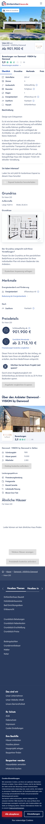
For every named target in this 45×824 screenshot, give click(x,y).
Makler (7, 649)
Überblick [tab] (6, 71)
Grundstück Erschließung (14, 627)
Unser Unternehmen (14, 696)
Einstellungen (33, 814)
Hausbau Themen (15, 588)
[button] (41, 3)
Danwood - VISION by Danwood (26, 572)
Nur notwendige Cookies (22, 820)
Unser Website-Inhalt (15, 700)
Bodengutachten (11, 641)
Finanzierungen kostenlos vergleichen (15, 348)
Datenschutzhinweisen (16, 808)
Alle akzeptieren (12, 814)
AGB (8, 716)
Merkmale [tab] (30, 71)
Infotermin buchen (13, 768)
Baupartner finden (13, 752)
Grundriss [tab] (18, 71)
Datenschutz (11, 720)
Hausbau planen (12, 744)
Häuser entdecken (13, 740)
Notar (6, 654)
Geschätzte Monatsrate (20, 339)
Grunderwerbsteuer (12, 645)
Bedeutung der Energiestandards (14, 296)
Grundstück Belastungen (14, 619)
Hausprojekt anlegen (14, 748)
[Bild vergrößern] (39, 239)
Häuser (8, 572)
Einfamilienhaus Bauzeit (14, 597)
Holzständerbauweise (13, 601)
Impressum (10, 724)
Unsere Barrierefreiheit (15, 704)
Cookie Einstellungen (14, 728)
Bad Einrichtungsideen (13, 605)
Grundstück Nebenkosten (14, 623)
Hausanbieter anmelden (16, 764)
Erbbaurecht (9, 609)
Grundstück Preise (11, 631)
